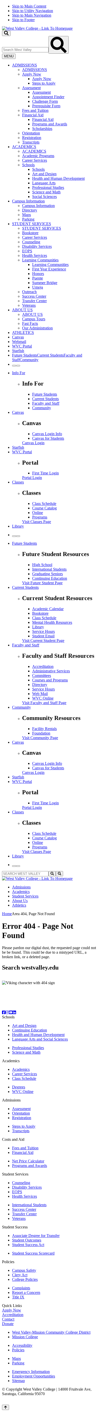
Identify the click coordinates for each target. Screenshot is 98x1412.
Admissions (21, 887)
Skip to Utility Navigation (32, 11)
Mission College (25, 1337)
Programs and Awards (49, 124)
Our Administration (37, 328)
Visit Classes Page (36, 522)
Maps (26, 215)
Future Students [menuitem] (24, 355)
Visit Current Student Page (43, 640)
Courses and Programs (50, 680)
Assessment (31, 88)
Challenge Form (45, 101)
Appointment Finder (48, 97)
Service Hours (43, 631)
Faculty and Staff (45, 403)
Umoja (37, 287)
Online (37, 512)
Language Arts (44, 183)
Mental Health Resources (52, 622)
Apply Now (31, 74)
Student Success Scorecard (33, 1253)
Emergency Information (31, 1371)
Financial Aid (32, 115)
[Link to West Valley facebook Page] (4, 1012)
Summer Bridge (44, 283)
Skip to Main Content (29, 6)
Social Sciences (44, 196)
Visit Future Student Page (42, 583)
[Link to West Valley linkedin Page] (14, 1012)
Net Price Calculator (28, 1161)
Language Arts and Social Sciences (40, 1039)
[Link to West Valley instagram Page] (7, 1012)
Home (7, 914)
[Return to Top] (5, 1407)
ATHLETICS (23, 332)
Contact (8, 1319)
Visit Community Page (40, 738)
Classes (18, 482)
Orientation (31, 133)
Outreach (29, 292)
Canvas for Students (48, 438)
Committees (41, 675)
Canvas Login (33, 443)
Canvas (18, 337)
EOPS (27, 251)
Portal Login (32, 477)
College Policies (25, 1279)
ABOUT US (22, 310)
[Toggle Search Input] (6, 33)
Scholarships (42, 128)
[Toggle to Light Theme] (14, 365)
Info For (18, 373)
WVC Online (43, 698)
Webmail (19, 341)
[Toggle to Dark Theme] (18, 365)
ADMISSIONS (24, 65)
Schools (28, 165)
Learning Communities (40, 260)
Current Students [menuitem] (50, 355)
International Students (49, 569)
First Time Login (45, 473)
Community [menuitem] (29, 360)
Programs (39, 517)
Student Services (25, 896)
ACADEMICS (24, 147)
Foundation (41, 733)
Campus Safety (24, 1270)
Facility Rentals (44, 729)
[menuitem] (54, 104)
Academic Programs (38, 156)
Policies (18, 1350)
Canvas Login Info (47, 434)
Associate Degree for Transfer (36, 1235)
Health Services (34, 255)
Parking (28, 219)
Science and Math (46, 192)
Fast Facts (30, 323)
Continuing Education (49, 578)
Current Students (45, 399)
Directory (29, 210)
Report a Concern (26, 1292)
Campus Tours (33, 319)
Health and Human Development (58, 178)
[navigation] (49, 13)
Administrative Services (51, 671)
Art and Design (44, 174)
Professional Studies (48, 187)
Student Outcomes (26, 1240)
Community (41, 408)
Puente (37, 278)
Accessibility (22, 1345)
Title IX (18, 1297)
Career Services (34, 160)
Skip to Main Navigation (31, 15)
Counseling (31, 242)
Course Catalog (44, 508)
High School (42, 565)
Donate (8, 1324)
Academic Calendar (48, 609)
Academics (21, 891)
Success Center (34, 296)
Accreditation (43, 666)
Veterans (29, 305)
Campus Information (28, 201)
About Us (20, 901)
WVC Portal (22, 346)
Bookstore (30, 233)
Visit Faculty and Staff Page (44, 703)
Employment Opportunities (33, 1376)
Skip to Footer (23, 20)
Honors (38, 273)
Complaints (21, 1288)
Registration (31, 137)
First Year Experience (49, 269)
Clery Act (19, 1275)
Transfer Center (34, 301)
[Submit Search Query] (58, 45)
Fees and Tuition (35, 110)
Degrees (18, 1087)
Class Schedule (44, 503)
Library (18, 526)
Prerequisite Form (46, 106)
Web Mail (40, 694)
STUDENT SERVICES (31, 224)
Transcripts (30, 142)
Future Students (44, 394)
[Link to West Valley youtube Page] (11, 1012)
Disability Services (37, 246)
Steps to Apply (44, 83)
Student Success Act (28, 1245)
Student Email (43, 636)
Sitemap (18, 1381)
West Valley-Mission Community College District (51, 1332)
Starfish (18, 351)
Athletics (19, 905)
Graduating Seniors (47, 574)
